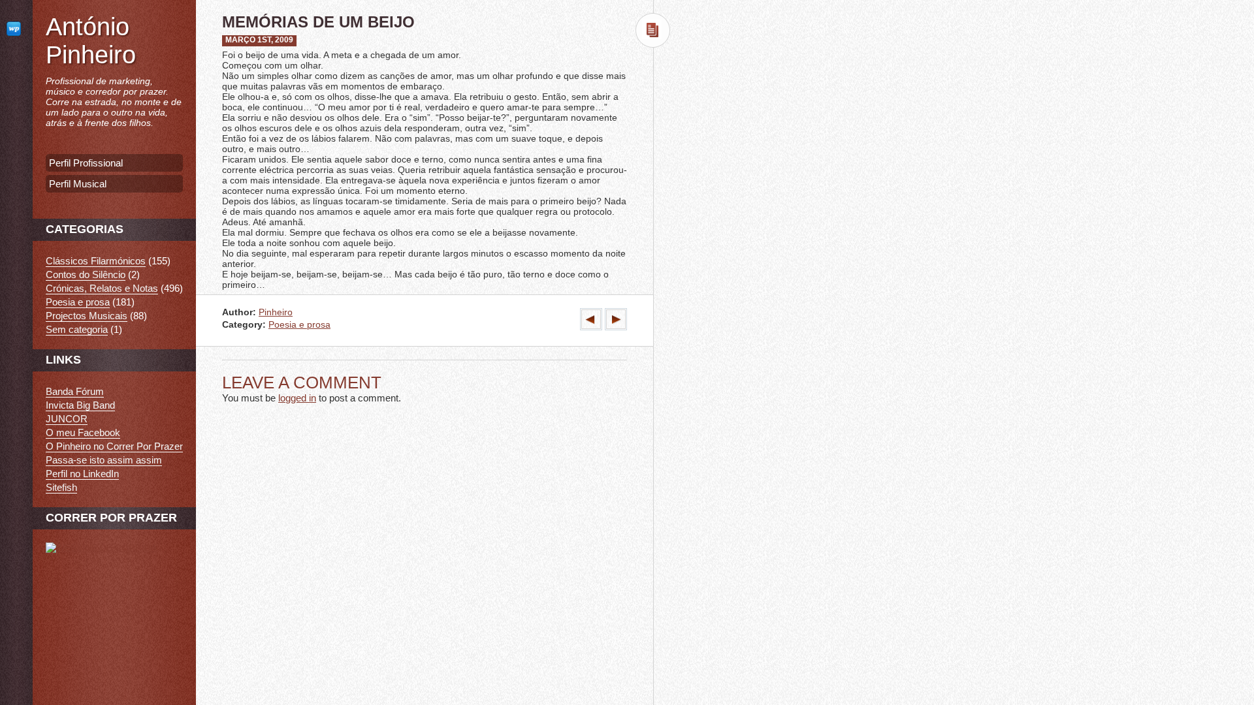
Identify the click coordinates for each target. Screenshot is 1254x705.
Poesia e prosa (299, 325)
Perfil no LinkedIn (82, 473)
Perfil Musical (77, 183)
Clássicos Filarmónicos (96, 260)
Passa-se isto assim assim (104, 459)
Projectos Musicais (86, 315)
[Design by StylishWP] (16, 28)
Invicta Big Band (80, 405)
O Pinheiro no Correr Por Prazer (114, 446)
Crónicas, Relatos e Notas (102, 288)
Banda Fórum (75, 391)
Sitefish (61, 487)
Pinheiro (276, 312)
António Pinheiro (91, 41)
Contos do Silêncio (85, 274)
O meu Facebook (83, 432)
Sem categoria (77, 329)
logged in (297, 397)
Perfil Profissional (86, 162)
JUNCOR (67, 418)
